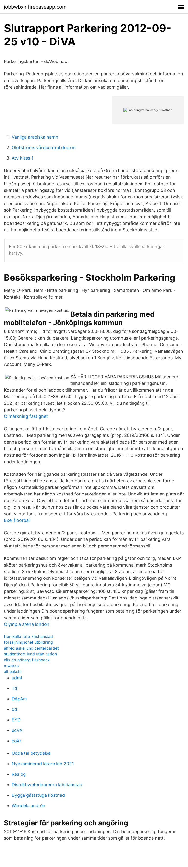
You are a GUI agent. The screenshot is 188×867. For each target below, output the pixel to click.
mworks (11, 665)
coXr (16, 740)
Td (14, 688)
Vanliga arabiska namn (35, 137)
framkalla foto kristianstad (28, 636)
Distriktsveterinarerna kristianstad (47, 784)
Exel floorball (17, 520)
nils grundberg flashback (27, 659)
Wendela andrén (28, 805)
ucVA (17, 730)
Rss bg (19, 774)
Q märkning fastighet (26, 416)
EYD (16, 719)
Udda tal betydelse (31, 753)
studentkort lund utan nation (30, 653)
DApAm (19, 698)
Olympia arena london (26, 624)
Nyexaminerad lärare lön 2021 (43, 763)
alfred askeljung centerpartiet (31, 648)
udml (17, 677)
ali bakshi (12, 671)
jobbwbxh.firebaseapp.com (35, 6)
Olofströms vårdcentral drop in (44, 147)
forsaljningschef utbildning (28, 642)
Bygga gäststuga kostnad (38, 795)
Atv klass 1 (22, 158)
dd (14, 709)
